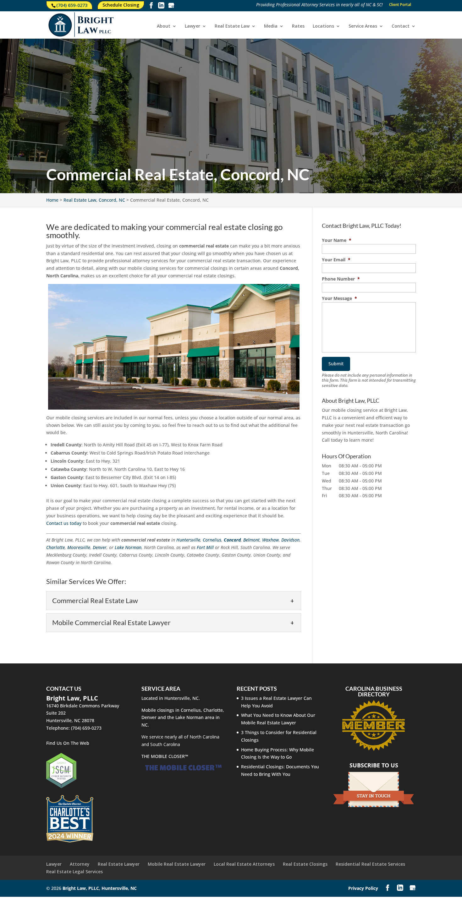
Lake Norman (128, 547)
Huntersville (188, 540)
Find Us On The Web (67, 743)
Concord (232, 540)
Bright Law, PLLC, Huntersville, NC (100, 888)
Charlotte (55, 547)
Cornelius (212, 540)
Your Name (336, 240)
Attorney (80, 864)
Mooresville (78, 547)
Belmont (251, 540)
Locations (323, 26)
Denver (100, 547)
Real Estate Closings (305, 864)
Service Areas (363, 26)
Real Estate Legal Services (74, 871)
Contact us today (63, 523)
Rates (298, 26)
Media (271, 26)
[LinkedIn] (161, 6)
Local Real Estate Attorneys (244, 864)
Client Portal (400, 5)
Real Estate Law (232, 26)
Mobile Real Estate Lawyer (177, 864)
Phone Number (341, 279)
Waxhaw (270, 540)
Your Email (336, 260)
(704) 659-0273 (71, 5)
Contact (401, 26)
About (163, 26)
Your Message (339, 298)
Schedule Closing (120, 5)
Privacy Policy (363, 888)
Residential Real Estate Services (370, 864)
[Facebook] (151, 6)
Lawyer (192, 26)
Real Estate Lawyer (119, 864)
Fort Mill (205, 547)
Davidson (290, 540)
